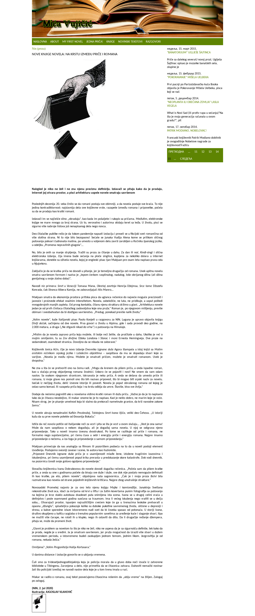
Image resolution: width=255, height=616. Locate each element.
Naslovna (40, 41)
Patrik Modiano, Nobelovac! (187, 130)
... (189, 151)
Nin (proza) (39, 48)
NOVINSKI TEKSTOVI (130, 41)
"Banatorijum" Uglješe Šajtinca (189, 52)
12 (202, 151)
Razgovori (153, 41)
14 (217, 151)
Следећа (186, 158)
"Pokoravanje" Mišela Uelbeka (188, 77)
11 (195, 151)
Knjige (110, 41)
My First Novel (72, 41)
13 (210, 151)
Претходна (176, 151)
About (54, 41)
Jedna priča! (94, 41)
